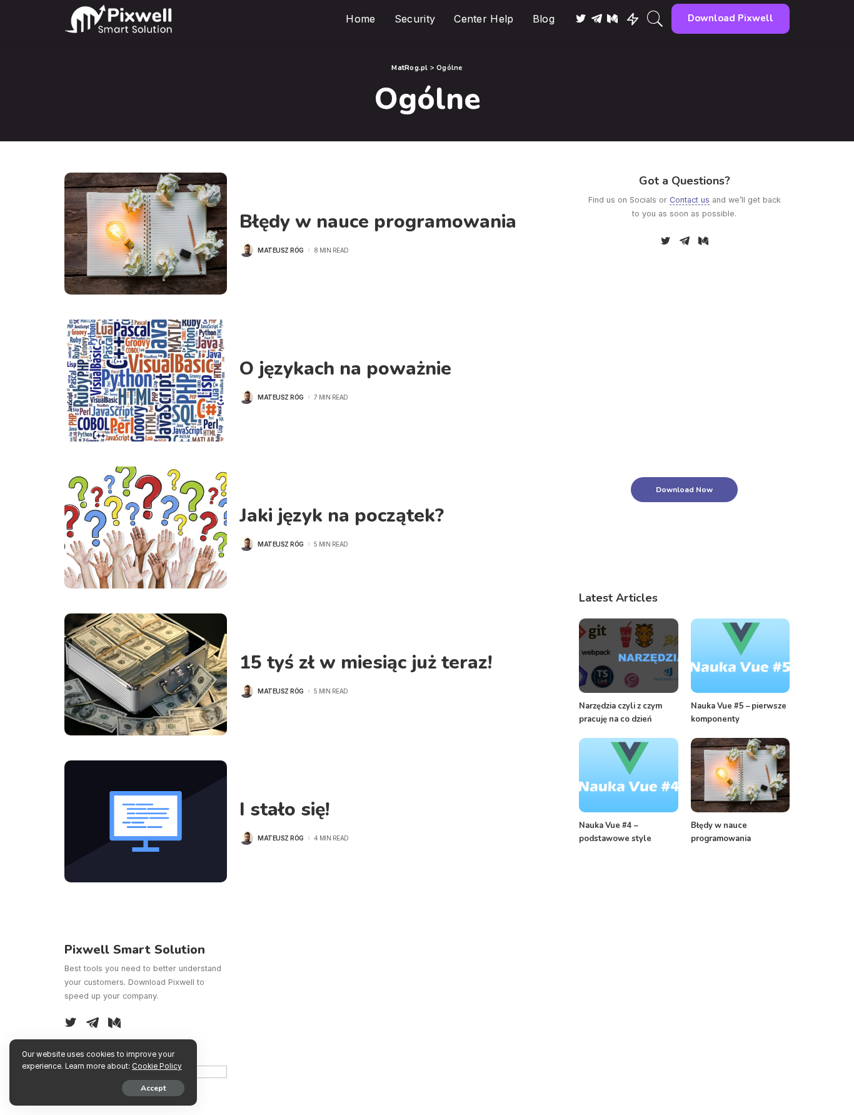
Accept (153, 1088)
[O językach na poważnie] (145, 380)
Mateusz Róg (281, 250)
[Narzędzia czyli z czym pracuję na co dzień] (628, 655)
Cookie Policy (157, 1066)
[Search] (655, 19)
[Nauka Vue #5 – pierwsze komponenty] (740, 655)
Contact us (690, 199)
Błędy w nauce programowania (377, 222)
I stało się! (284, 809)
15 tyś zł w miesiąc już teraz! (365, 662)
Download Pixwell (730, 18)
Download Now (684, 490)
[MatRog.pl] (118, 19)
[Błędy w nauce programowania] (145, 234)
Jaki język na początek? (341, 515)
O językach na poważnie (345, 368)
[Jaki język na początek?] (145, 527)
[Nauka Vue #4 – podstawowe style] (628, 775)
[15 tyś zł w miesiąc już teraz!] (145, 674)
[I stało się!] (145, 821)
